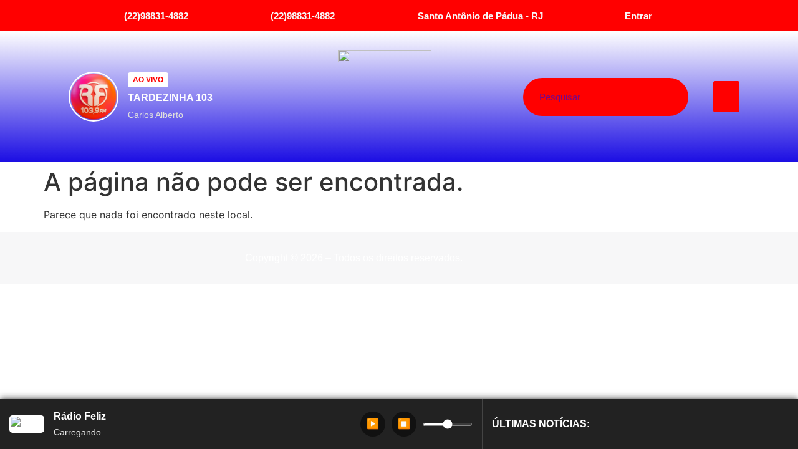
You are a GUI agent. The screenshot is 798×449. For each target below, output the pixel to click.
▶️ (373, 423)
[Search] (652, 97)
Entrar (638, 16)
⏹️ (404, 423)
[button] (726, 96)
